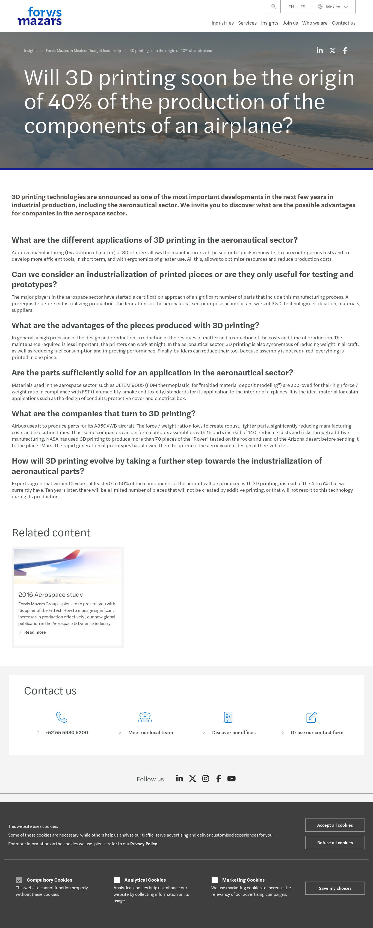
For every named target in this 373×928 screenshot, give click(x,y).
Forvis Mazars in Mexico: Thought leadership (83, 50)
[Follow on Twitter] (192, 778)
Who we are (315, 22)
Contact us (344, 22)
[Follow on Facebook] (218, 778)
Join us (290, 22)
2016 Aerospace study (50, 594)
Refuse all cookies (335, 842)
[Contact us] (61, 724)
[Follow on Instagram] (206, 778)
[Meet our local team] (145, 724)
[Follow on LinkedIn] (179, 778)
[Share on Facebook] (345, 50)
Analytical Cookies (145, 879)
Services (247, 22)
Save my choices (335, 888)
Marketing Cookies (243, 879)
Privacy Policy (143, 843)
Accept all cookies (335, 825)
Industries (223, 22)
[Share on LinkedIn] (320, 50)
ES (302, 6)
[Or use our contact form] (311, 724)
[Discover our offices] (228, 724)
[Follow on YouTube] (231, 778)
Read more (35, 632)
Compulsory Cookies (49, 879)
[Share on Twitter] (332, 50)
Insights (269, 22)
